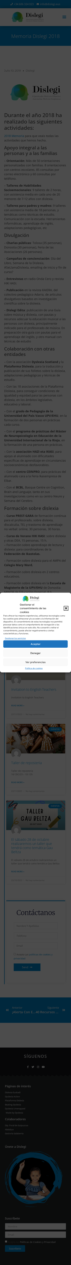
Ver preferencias (35, 662)
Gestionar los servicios (15, 638)
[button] (66, 608)
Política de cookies (34, 668)
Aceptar (35, 643)
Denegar (35, 653)
